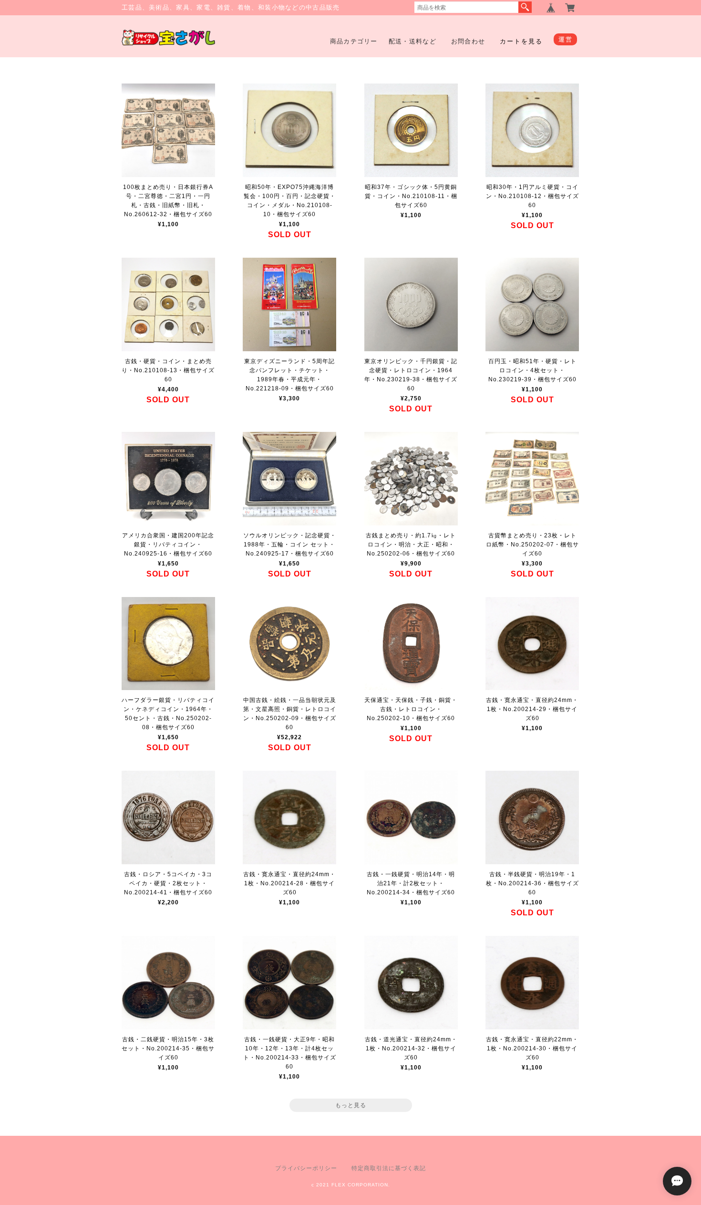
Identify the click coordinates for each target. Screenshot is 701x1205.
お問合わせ (468, 41)
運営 (565, 39)
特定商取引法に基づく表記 (388, 1168)
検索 (525, 7)
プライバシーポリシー (306, 1168)
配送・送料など (412, 41)
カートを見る (521, 41)
